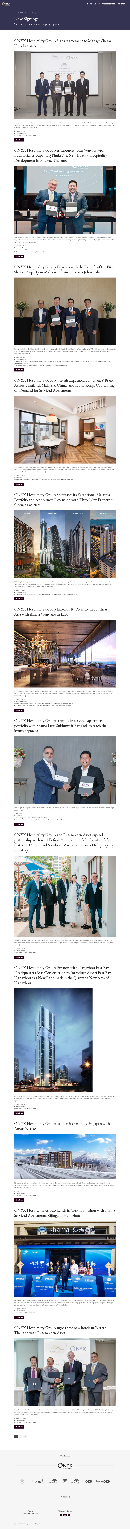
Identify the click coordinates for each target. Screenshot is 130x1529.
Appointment (23, 361)
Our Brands (83, 361)
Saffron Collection (102, 361)
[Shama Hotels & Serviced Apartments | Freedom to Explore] (64, 1481)
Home (15, 13)
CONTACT (121, 4)
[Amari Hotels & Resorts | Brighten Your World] (39, 1481)
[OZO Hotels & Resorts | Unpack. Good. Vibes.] (88, 1481)
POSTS (21, 13)
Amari (17, 361)
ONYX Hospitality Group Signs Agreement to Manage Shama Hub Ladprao (63, 43)
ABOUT (97, 4)
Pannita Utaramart (20, 950)
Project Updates (93, 361)
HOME (89, 4)
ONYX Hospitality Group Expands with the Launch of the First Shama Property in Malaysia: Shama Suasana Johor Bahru (64, 269)
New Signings (19, 135)
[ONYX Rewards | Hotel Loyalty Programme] (65, 1465)
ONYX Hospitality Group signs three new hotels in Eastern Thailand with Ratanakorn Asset (60, 1330)
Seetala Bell (19, 477)
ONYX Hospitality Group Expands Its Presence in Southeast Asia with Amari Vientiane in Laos (61, 611)
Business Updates (20, 252)
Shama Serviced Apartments (61, 365)
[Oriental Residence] (25, 1481)
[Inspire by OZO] (103, 1481)
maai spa (34, 361)
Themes (27, 13)
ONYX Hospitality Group (30, 135)
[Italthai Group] (66, 1498)
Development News (30, 252)
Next (25, 1436)
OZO (87, 361)
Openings (50, 365)
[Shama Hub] (75, 1481)
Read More (19, 140)
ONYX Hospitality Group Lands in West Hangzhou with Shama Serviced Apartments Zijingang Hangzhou (64, 1213)
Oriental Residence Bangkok (72, 361)
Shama (108, 361)
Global (37, 705)
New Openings (41, 361)
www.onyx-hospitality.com (30, 1513)
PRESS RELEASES (108, 4)
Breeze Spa (29, 361)
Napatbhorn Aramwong (22, 133)
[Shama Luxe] (53, 1481)
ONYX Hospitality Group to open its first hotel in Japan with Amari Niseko (62, 1126)
